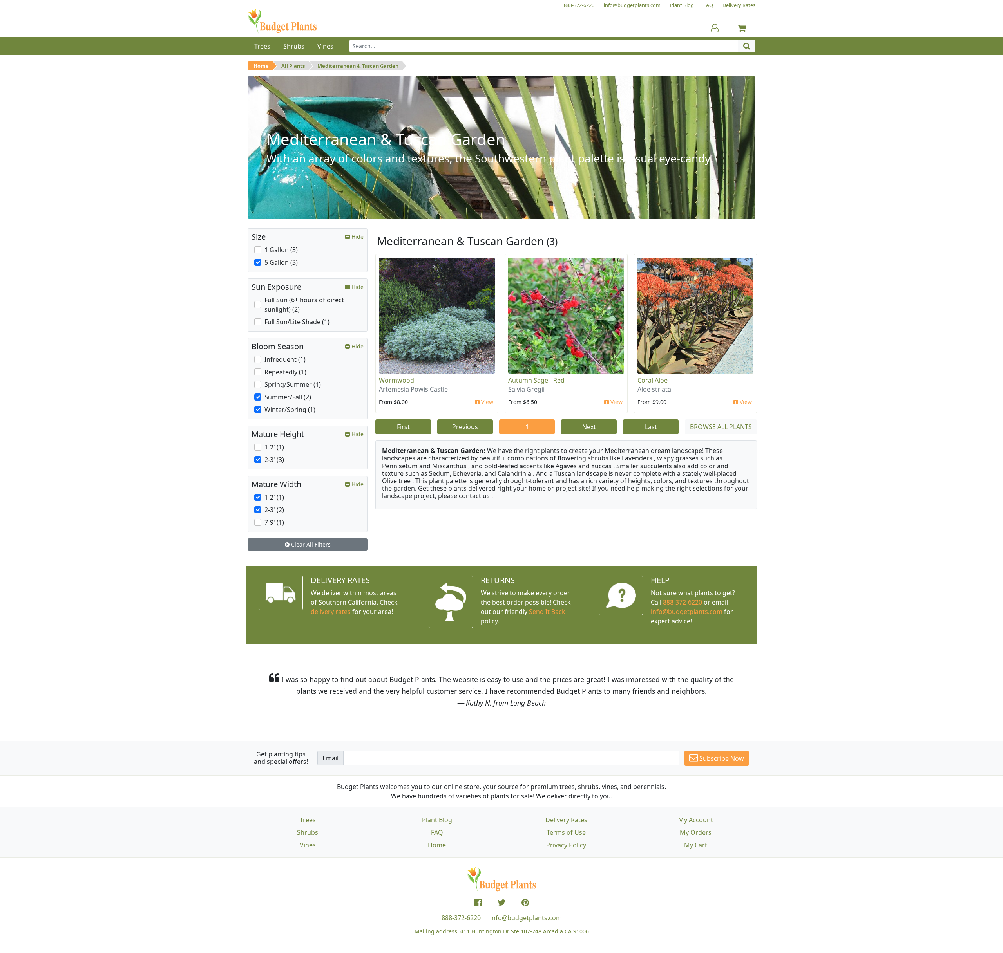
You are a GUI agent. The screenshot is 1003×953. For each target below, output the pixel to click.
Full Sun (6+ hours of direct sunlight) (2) (304, 305)
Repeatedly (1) (285, 372)
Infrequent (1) (285, 359)
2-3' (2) (274, 509)
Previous (465, 426)
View (486, 402)
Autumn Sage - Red (536, 380)
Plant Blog (437, 820)
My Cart (695, 845)
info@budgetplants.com (526, 917)
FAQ (437, 832)
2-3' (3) (274, 459)
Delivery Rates (566, 820)
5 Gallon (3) (281, 262)
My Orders (696, 832)
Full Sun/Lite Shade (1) (297, 322)
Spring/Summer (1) (292, 384)
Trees (308, 820)
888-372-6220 (682, 602)
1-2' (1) (274, 447)
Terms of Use (566, 832)
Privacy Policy (566, 845)
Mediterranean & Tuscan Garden (357, 65)
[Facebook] (478, 902)
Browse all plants (721, 426)
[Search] (746, 46)
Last (651, 426)
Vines (308, 845)
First (403, 426)
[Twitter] (501, 902)
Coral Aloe (652, 380)
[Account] (715, 28)
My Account (695, 820)
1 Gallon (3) (281, 249)
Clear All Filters (310, 544)
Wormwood (396, 380)
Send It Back (547, 611)
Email (330, 758)
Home (261, 65)
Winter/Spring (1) (289, 409)
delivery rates (331, 611)
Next (589, 426)
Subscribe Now (721, 758)
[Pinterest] (525, 902)
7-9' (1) (274, 522)
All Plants (293, 65)
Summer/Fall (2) (287, 397)
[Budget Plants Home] (282, 21)
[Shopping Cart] (742, 28)
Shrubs (307, 832)
